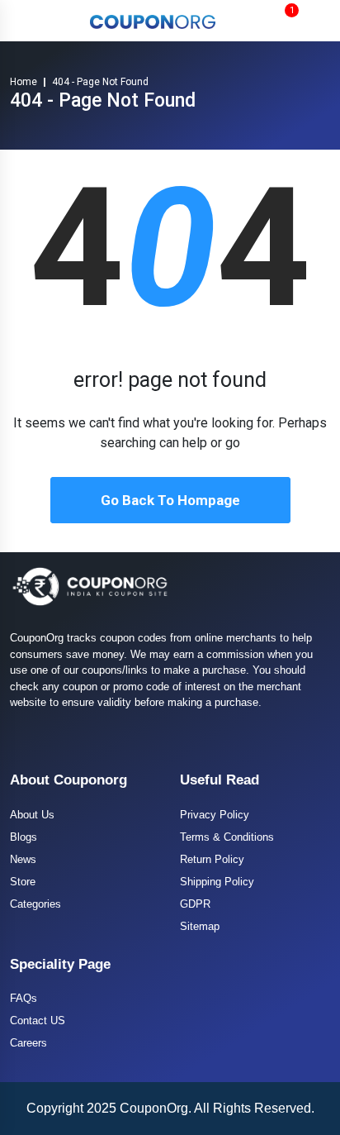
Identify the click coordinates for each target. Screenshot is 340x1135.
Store (22, 881)
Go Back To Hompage (170, 500)
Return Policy (212, 859)
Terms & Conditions (227, 837)
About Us (32, 814)
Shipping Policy (217, 881)
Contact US (37, 1020)
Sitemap (200, 926)
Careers (28, 1043)
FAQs (23, 998)
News (23, 859)
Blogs (23, 837)
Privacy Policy (214, 814)
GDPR (195, 904)
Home (23, 82)
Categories (35, 904)
